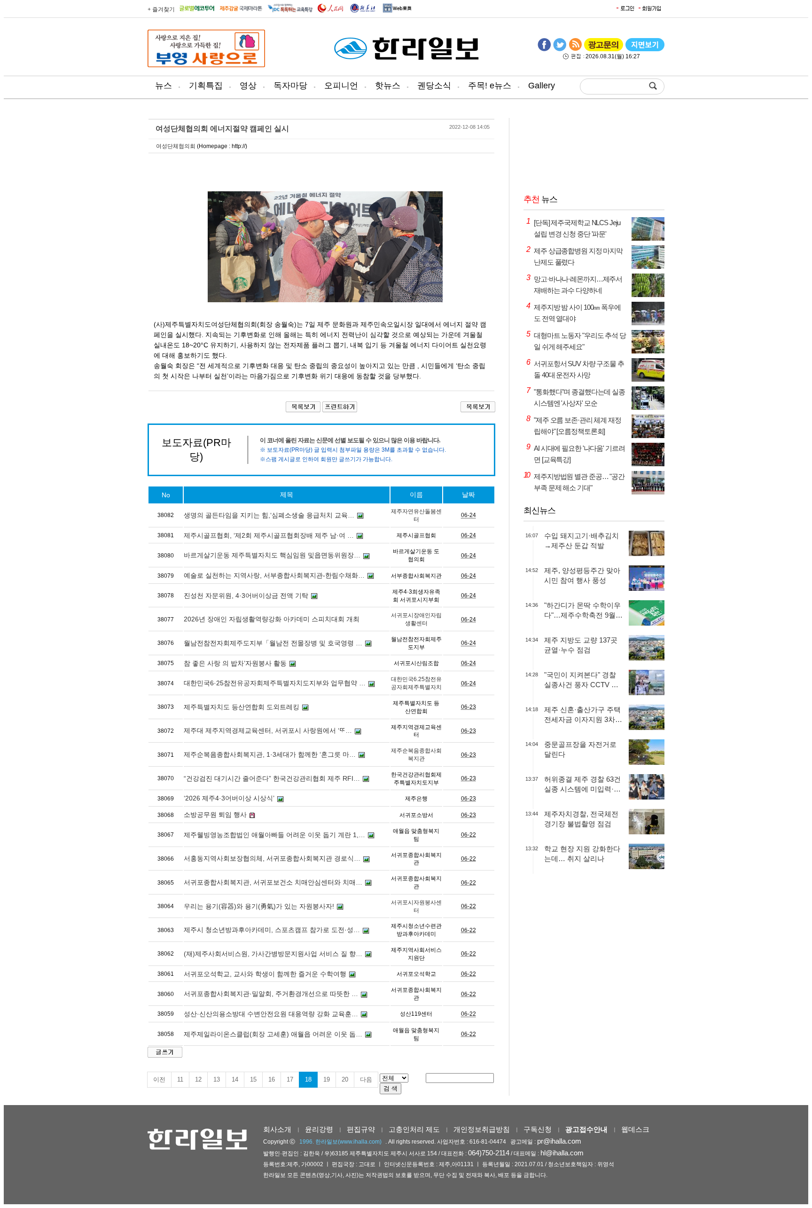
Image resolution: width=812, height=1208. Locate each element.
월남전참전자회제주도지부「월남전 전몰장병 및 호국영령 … (273, 643)
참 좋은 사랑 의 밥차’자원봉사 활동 (235, 663)
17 (290, 1079)
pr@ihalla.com (559, 1141)
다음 (366, 1079)
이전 (159, 1079)
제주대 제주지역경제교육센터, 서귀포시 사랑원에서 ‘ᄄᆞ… (268, 730)
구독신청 (537, 1129)
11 (180, 1079)
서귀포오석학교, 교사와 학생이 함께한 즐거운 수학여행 (265, 974)
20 (345, 1079)
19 (326, 1079)
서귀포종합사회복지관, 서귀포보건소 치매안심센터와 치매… (273, 882)
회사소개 (277, 1129)
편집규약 (361, 1129)
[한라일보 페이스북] (544, 49)
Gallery (541, 85)
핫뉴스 (387, 85)
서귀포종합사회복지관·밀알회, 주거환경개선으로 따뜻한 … (271, 993)
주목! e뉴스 (489, 85)
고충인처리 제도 (414, 1129)
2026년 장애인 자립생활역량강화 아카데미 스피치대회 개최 (271, 619)
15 (253, 1079)
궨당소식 (434, 85)
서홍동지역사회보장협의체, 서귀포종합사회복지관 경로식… (272, 858)
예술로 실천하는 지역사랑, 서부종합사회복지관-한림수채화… (274, 575)
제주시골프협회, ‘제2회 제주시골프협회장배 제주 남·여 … (269, 535)
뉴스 (163, 85)
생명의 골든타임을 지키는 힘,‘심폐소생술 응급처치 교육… (269, 515)
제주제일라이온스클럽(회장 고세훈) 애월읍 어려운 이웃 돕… (273, 1034)
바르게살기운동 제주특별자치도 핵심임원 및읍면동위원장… (272, 555)
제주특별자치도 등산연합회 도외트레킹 (241, 707)
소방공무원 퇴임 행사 (215, 814)
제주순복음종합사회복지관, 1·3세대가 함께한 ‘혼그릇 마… (270, 754)
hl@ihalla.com (562, 1153)
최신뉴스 (539, 510)
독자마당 (290, 85)
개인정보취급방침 (481, 1129)
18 (308, 1079)
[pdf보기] (644, 49)
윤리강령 (319, 1129)
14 (235, 1079)
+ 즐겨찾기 (161, 9)
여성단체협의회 (175, 146)
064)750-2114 (488, 1153)
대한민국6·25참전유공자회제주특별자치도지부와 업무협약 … (275, 683)
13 (216, 1079)
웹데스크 (635, 1129)
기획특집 (206, 85)
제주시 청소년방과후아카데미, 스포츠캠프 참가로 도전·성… (272, 929)
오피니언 (341, 85)
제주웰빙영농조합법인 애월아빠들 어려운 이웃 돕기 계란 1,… (274, 835)
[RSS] (575, 49)
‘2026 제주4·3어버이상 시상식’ (229, 798)
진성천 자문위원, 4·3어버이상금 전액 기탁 (246, 595)
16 (271, 1079)
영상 (248, 85)
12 (198, 1079)
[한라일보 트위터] (559, 49)
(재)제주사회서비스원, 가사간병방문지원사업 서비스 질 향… (273, 953)
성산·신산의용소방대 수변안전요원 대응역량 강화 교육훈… (271, 1014)
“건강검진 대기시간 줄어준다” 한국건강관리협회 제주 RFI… (272, 778)
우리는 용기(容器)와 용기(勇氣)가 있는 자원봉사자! (259, 906)
